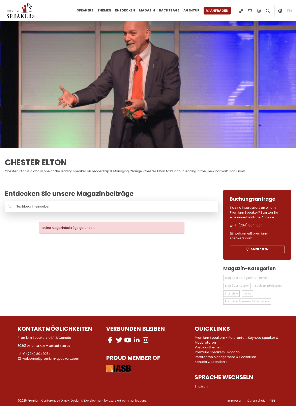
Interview (231, 293)
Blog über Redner (237, 286)
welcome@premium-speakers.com (249, 236)
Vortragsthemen (208, 347)
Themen (104, 10)
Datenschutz (256, 401)
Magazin (147, 10)
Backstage (169, 10)
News (247, 293)
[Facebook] (110, 340)
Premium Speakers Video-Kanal (247, 301)
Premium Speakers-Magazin (217, 352)
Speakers (85, 10)
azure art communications (127, 401)
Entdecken (125, 10)
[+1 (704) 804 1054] (240, 11)
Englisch (201, 386)
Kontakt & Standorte (211, 362)
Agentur (191, 10)
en (289, 11)
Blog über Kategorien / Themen (247, 278)
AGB (272, 401)
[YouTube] (128, 340)
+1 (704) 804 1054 (249, 225)
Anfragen (219, 10)
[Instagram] (146, 340)
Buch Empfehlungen (269, 286)
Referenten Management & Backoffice (225, 357)
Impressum (235, 401)
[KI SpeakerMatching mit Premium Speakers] (258, 11)
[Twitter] (119, 340)
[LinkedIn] (137, 340)
